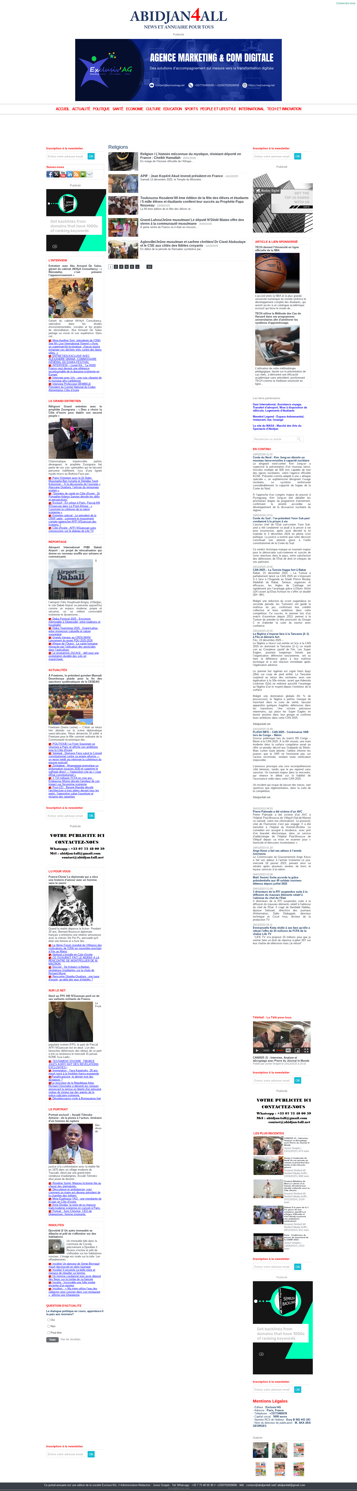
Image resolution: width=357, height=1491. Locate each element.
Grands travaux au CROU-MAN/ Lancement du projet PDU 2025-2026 (71, 639)
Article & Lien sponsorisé (276, 227)
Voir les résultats (71, 1339)
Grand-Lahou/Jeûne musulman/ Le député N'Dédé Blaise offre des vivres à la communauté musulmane (192, 221)
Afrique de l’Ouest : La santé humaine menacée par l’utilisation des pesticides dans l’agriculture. (73, 646)
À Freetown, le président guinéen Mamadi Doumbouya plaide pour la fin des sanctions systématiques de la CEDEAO (75, 678)
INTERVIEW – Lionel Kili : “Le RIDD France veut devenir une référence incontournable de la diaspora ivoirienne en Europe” (74, 370)
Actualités (58, 670)
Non (53, 1326)
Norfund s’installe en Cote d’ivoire (72, 954)
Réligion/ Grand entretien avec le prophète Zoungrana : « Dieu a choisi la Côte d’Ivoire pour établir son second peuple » (75, 411)
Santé (118, 109)
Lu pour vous (59, 871)
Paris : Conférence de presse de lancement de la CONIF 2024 (296, 1223)
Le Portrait (58, 1109)
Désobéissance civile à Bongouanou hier (76, 1098)
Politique (102, 109)
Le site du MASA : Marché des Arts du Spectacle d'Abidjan (277, 413)
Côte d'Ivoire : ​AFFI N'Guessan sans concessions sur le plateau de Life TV (72, 529)
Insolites (56, 1225)
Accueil (63, 109)
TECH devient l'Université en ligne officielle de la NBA (277, 234)
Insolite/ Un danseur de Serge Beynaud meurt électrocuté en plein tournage (74, 1265)
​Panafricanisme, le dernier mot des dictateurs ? (71, 1078)
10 (149, 266)
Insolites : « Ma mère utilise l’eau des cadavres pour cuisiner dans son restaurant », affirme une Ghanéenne (74, 1291)
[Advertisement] (103, 126)
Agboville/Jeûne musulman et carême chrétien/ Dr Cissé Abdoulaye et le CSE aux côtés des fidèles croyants (193, 243)
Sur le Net (57, 990)
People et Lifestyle (218, 109)
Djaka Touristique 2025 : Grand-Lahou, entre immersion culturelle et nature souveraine (73, 631)
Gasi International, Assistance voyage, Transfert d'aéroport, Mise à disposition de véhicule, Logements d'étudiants (280, 393)
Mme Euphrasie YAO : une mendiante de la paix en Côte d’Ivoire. (75, 1200)
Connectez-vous (346, 3)
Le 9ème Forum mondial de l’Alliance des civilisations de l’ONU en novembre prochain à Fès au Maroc (75, 948)
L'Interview (58, 260)
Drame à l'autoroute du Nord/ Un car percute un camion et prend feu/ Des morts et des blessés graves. (296, 1148)
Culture (154, 109)
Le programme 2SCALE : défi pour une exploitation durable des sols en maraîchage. (74, 656)
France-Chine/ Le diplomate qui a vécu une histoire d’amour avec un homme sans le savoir (73, 880)
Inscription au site (178, 1473)
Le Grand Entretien (65, 401)
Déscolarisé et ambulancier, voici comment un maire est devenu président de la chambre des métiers (74, 1192)
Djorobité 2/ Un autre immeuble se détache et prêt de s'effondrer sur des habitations (72, 1233)
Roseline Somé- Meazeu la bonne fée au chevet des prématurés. (75, 1185)
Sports (191, 109)
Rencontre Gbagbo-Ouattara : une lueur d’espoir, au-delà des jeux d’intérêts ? (74, 978)
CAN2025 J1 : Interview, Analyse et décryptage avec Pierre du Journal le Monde (281, 1045)
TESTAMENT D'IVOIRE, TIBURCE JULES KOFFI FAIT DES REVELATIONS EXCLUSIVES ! (74, 1064)
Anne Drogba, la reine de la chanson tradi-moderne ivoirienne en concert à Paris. (75, 1206)
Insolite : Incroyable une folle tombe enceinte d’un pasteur (72, 1284)
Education (173, 109)
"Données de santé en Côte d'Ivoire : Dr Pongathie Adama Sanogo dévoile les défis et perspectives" (74, 496)
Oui (53, 1319)
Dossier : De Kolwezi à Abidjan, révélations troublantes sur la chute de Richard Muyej (71, 970)
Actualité (81, 109)
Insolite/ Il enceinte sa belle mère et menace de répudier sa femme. (72, 1271)
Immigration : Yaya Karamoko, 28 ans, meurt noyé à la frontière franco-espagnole (74, 1072)
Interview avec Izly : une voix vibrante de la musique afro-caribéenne (75, 379)
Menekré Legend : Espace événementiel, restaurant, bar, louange (278, 404)
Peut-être (56, 1332)
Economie (135, 109)
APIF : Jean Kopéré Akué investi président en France (181, 176)
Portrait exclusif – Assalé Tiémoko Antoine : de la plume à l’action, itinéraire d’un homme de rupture (75, 1118)
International (252, 109)
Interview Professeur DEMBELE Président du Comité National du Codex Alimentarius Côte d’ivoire (72, 387)
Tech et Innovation (284, 109)
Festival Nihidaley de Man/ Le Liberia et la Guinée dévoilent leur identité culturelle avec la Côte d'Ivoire (297, 1171)
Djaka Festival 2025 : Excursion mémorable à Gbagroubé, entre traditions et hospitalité (74, 622)
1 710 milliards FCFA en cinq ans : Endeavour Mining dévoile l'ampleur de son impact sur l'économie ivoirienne (74, 781)
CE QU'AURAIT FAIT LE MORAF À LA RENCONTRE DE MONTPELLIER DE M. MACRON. (74, 960)
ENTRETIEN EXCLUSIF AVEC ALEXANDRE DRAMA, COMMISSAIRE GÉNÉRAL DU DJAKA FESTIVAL (72, 359)
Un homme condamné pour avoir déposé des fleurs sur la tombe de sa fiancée (75, 1278)
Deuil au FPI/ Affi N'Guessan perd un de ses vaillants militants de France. (74, 997)
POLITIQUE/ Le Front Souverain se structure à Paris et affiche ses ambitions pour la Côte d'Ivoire (73, 747)
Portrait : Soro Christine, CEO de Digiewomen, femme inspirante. (70, 1213)
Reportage (58, 541)
